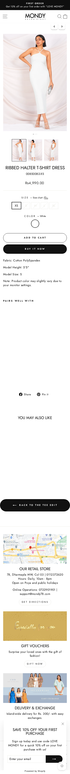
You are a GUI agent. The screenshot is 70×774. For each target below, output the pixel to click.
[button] (19, 150)
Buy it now (35, 249)
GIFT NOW (35, 664)
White (35, 223)
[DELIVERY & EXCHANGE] (35, 688)
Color (35, 216)
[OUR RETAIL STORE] (35, 549)
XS (16, 205)
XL (53, 205)
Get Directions (35, 602)
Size (32, 197)
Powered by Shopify (35, 771)
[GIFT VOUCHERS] (35, 626)
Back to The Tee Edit (37, 505)
